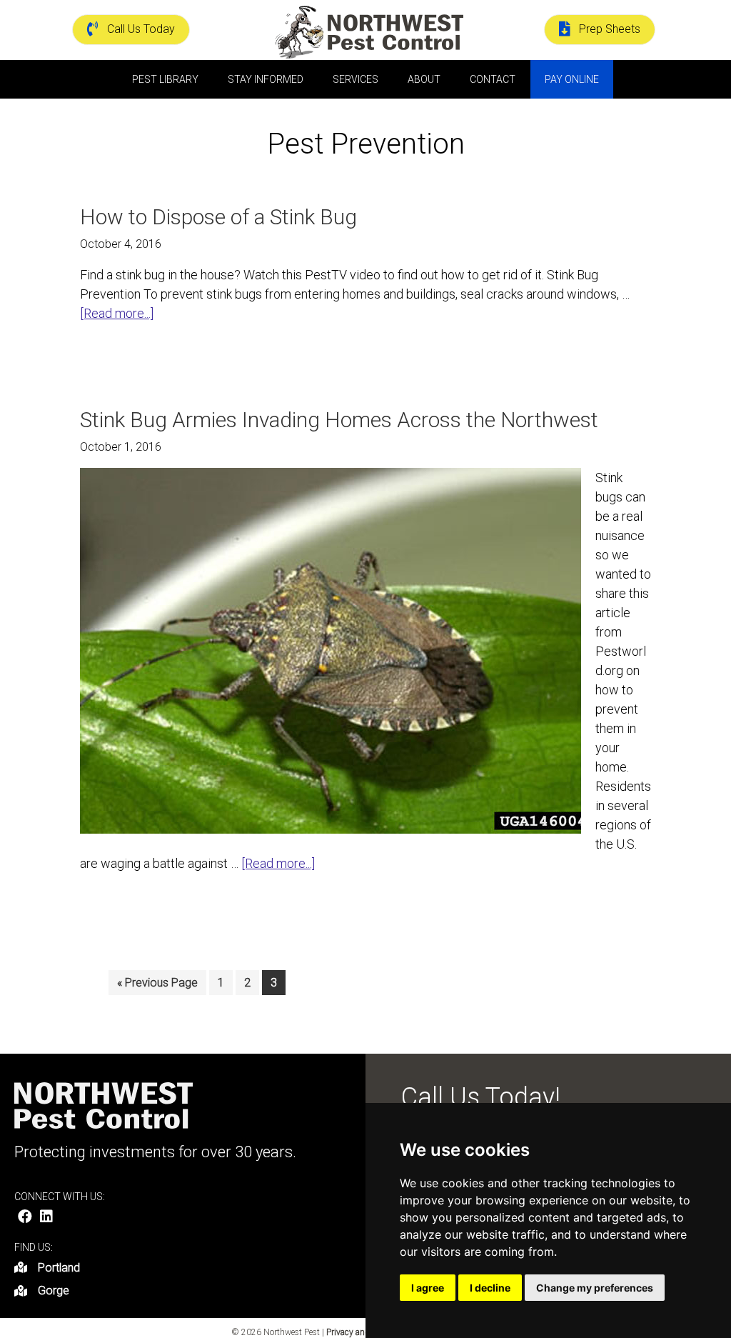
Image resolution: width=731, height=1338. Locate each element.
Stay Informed (265, 79)
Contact (492, 79)
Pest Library (165, 79)
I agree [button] (427, 1288)
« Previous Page (157, 985)
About (424, 79)
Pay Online (572, 79)
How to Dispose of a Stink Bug (218, 216)
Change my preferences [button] (594, 1288)
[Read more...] (116, 314)
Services (355, 79)
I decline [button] (490, 1288)
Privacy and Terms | (363, 1332)
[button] (25, 1216)
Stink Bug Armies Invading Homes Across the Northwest (339, 419)
